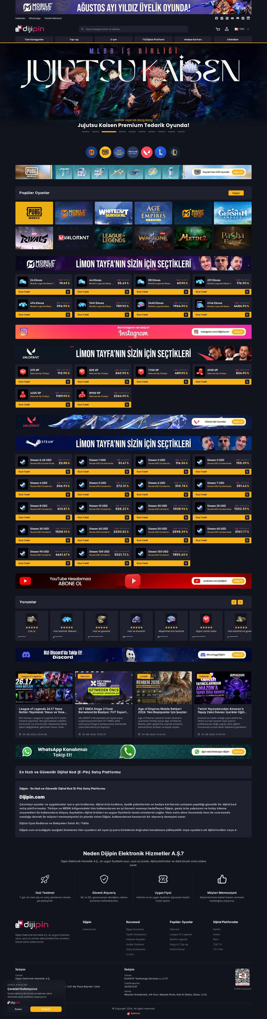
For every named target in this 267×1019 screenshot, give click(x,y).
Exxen (216, 934)
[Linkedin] (248, 18)
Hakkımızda (89, 929)
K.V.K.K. (130, 954)
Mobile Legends (179, 939)
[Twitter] (227, 18)
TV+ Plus (218, 949)
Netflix (217, 929)
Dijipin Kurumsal (135, 929)
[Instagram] (222, 18)
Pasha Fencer (177, 949)
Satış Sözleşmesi (135, 949)
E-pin (114, 39)
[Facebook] (216, 18)
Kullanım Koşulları (135, 939)
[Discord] (237, 18)
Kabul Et (46, 1009)
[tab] (85, 131)
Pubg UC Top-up (179, 944)
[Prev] (233, 602)
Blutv (216, 939)
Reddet (18, 1009)
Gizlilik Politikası (135, 944)
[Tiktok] (243, 18)
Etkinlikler (232, 39)
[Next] (240, 602)
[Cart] (218, 29)
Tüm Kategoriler (34, 39)
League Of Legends (181, 934)
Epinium (135, 1013)
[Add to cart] (68, 292)
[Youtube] (232, 18)
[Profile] (226, 29)
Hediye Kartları (193, 39)
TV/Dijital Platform (153, 39)
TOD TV (217, 944)
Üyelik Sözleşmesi (136, 934)
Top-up (74, 39)
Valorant (174, 929)
